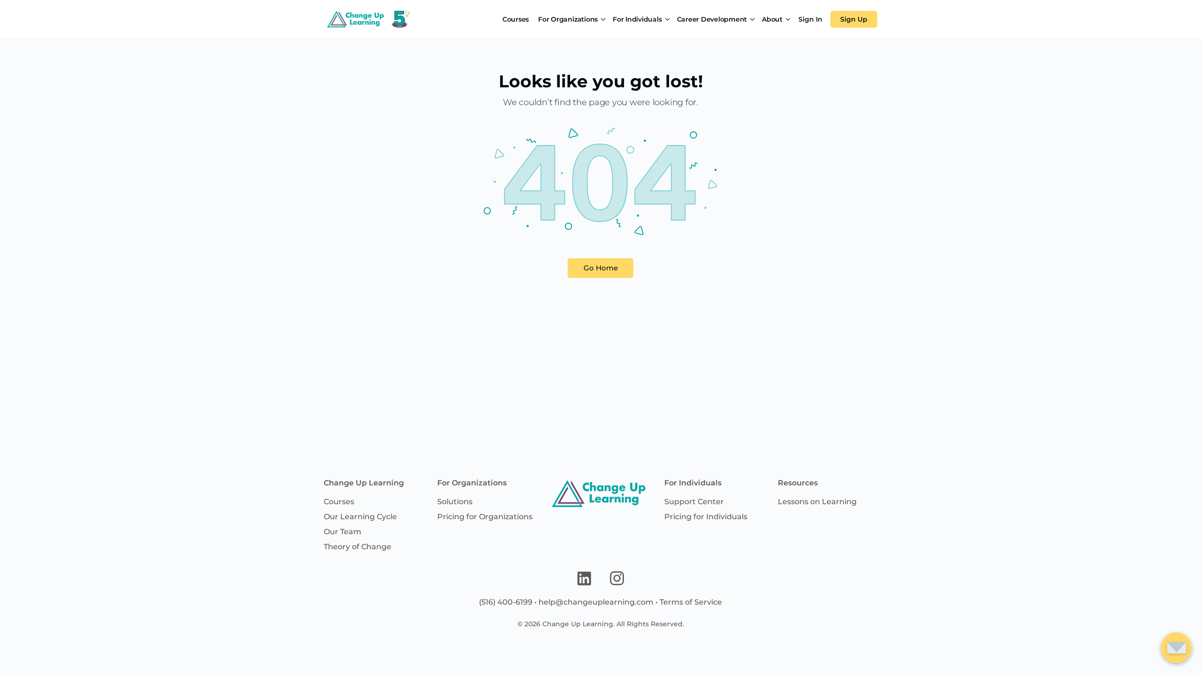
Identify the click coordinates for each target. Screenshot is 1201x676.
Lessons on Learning (817, 501)
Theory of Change (357, 546)
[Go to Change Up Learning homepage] (367, 18)
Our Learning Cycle (360, 516)
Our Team (342, 531)
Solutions (454, 501)
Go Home (601, 267)
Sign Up (853, 19)
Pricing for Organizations (484, 516)
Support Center (694, 501)
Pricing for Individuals (705, 516)
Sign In (810, 19)
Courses (339, 501)
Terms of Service (691, 602)
